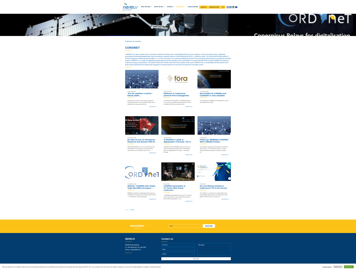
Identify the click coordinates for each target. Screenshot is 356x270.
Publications (193, 7)
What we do (158, 7)
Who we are (145, 7)
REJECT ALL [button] (338, 267)
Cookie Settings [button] (327, 267)
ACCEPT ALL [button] (349, 267)
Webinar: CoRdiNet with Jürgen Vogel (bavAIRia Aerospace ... (141, 187)
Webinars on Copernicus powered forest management (176, 94)
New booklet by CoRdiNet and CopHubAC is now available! (213, 94)
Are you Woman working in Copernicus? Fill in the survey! (213, 187)
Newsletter (214, 7)
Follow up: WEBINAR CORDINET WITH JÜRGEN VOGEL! (214, 141)
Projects (180, 7)
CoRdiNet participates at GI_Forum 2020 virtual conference (174, 188)
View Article (152, 106)
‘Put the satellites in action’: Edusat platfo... (139, 94)
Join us (203, 7)
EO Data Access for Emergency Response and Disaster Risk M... (141, 141)
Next (132, 210)
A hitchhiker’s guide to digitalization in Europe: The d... (178, 141)
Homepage (128, 41)
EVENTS (170, 7)
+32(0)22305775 (135, 250)
